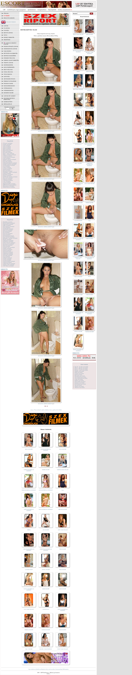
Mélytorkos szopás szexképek (9, 184)
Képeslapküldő (52, 9)
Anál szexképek (6, 145)
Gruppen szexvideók (79, 373)
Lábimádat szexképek (8, 180)
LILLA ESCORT (62, 449)
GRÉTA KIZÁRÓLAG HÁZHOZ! (29, 510)
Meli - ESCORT (28, 649)
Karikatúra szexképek (8, 174)
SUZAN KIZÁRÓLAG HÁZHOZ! (46, 450)
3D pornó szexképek (7, 143)
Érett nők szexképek (7, 161)
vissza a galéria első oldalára (55, 409)
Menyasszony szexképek (8, 186)
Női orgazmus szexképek (8, 226)
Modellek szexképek (7, 221)
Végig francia (8, 74)
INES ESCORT (62, 569)
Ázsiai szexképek (7, 147)
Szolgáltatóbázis (42, 9)
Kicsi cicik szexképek (8, 178)
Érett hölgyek (8, 69)
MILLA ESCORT (29, 449)
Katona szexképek (7, 175)
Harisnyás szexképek (7, 171)
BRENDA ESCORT (62, 509)
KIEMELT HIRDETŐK (9, 37)
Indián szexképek (7, 173)
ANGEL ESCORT (46, 569)
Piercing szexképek (7, 231)
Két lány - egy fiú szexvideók (81, 370)
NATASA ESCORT (46, 629)
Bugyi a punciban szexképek (9, 154)
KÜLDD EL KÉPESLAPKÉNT (45, 83)
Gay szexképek (6, 166)
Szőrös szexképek (7, 250)
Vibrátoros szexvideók (80, 387)
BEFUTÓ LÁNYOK (8, 32)
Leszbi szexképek (7, 182)
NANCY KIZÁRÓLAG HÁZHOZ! (29, 589)
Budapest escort (8, 92)
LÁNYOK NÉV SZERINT (9, 96)
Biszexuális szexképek (8, 150)
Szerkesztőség (59, 669)
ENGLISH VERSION (11, 22)
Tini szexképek (6, 256)
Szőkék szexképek (7, 248)
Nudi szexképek (6, 227)
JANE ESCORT (62, 588)
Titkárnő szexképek (7, 257)
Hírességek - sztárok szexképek (10, 172)
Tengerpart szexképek (8, 253)
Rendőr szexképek (7, 239)
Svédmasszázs (8, 88)
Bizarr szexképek (7, 151)
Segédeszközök (8, 65)
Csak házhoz (7, 51)
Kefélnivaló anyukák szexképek (10, 176)
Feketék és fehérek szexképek (9, 164)
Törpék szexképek (7, 259)
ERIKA (29, 529)
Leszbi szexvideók (79, 379)
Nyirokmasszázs (8, 90)
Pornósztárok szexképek (8, 235)
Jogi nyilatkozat (31, 669)
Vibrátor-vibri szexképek (8, 264)
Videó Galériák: (84, 364)
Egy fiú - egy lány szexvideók (81, 366)
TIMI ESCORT (62, 549)
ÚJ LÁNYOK (7, 28)
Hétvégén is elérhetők (10, 53)
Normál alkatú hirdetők (11, 60)
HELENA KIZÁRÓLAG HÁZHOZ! (28, 550)
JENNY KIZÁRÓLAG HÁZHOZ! (63, 610)
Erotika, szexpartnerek (64, 9)
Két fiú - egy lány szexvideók (81, 367)
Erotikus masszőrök (10, 55)
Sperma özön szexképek (8, 243)
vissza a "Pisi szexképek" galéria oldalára (39, 409)
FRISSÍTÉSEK (7, 39)
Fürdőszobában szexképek (9, 165)
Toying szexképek (7, 260)
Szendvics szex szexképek (9, 247)
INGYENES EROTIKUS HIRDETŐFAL (9, 99)
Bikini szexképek (7, 149)
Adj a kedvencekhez (50, 669)
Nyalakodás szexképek (8, 228)
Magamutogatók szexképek (9, 183)
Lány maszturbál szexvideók (81, 378)
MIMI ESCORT (45, 588)
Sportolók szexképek (7, 245)
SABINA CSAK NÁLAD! (62, 469)
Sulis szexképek (6, 246)
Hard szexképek (6, 169)
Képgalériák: (10, 141)
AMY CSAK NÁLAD (63, 529)
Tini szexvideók (78, 385)
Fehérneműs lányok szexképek (10, 162)
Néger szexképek (7, 225)
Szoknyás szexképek (7, 249)
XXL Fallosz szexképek (8, 265)
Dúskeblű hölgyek (9, 58)
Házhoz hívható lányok (11, 46)
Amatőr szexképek (7, 144)
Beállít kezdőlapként (40, 669)
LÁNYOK (6, 25)
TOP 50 (5, 35)
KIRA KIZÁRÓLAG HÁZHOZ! (29, 490)
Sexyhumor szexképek (8, 241)
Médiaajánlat (66, 669)
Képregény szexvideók (80, 376)
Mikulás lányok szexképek (9, 187)
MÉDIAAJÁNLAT (8, 104)
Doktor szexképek (7, 160)
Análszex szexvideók (79, 371)
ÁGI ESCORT (46, 529)
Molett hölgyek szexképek (9, 223)
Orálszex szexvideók (79, 380)
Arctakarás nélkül (9, 78)
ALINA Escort (46, 609)
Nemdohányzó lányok (10, 48)
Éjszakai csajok (8, 83)
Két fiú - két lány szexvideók (81, 369)
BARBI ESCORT (45, 469)
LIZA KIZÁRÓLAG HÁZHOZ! (46, 490)
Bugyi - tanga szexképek (8, 153)
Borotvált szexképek (7, 152)
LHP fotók (7, 76)
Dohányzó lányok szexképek (9, 159)
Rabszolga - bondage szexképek (10, 238)
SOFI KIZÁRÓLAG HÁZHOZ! (46, 509)
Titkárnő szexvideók (79, 386)
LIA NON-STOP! (29, 569)
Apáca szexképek (7, 146)
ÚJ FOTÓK (6, 30)
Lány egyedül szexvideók (80, 377)
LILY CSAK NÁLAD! (29, 609)
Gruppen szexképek (7, 168)
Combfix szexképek (7, 156)
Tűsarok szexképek (7, 262)
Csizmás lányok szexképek (9, 157)
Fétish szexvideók (79, 372)
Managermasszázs (9, 85)
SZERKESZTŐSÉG (8, 101)
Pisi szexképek (6, 232)
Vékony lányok (8, 62)
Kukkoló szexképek (7, 179)
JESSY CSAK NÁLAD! (62, 649)
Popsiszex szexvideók (79, 382)
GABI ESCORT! (62, 629)
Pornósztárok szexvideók (80, 384)
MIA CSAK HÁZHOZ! (78, 89)
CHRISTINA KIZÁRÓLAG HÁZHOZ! (46, 550)
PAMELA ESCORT (29, 629)
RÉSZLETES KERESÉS (9, 18)
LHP (4, 9)
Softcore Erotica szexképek (9, 242)
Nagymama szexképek (8, 224)
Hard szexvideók (78, 374)
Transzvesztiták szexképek (9, 261)
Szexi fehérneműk (9, 67)
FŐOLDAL (6, 13)
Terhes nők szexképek (8, 254)
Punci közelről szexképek (8, 237)
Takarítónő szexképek (8, 252)
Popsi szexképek (6, 234)
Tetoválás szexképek (7, 255)
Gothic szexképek (7, 167)
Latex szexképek (7, 181)
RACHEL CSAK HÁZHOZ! (46, 649)
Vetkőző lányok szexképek (9, 263)
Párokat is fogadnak (10, 81)
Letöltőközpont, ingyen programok (16, 9)
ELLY (89, 276)
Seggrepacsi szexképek (8, 240)
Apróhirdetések (32, 9)
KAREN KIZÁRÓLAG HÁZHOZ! (29, 470)
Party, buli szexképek (8, 230)
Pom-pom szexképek (7, 233)
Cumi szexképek (6, 158)
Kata (63, 490)
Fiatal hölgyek (8, 72)
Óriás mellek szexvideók (80, 381)
